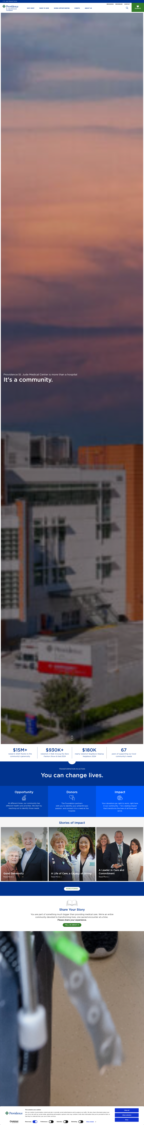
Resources (110, 4)
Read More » (8, 877)
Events (77, 8)
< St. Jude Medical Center (9, 1)
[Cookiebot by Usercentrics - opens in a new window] (14, 1121)
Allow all (126, 1110)
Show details (90, 1121)
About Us (88, 8)
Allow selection (126, 1115)
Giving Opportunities (62, 8)
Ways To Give (44, 8)
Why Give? (30, 8)
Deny (126, 1119)
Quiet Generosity (13, 873)
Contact (127, 4)
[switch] (51, 1121)
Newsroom (118, 4)
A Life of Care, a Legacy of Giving (71, 873)
